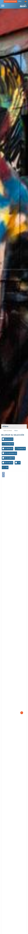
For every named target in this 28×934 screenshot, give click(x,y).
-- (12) (6, 467)
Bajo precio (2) (9, 439)
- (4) (19, 463)
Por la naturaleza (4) (10, 453)
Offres (19, 1)
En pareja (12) (21, 448)
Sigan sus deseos (8, 430)
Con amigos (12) (9, 444)
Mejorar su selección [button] (12, 435)
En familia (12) (9, 448)
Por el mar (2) (9, 463)
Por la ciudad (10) (9, 458)
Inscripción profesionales (10, 1)
